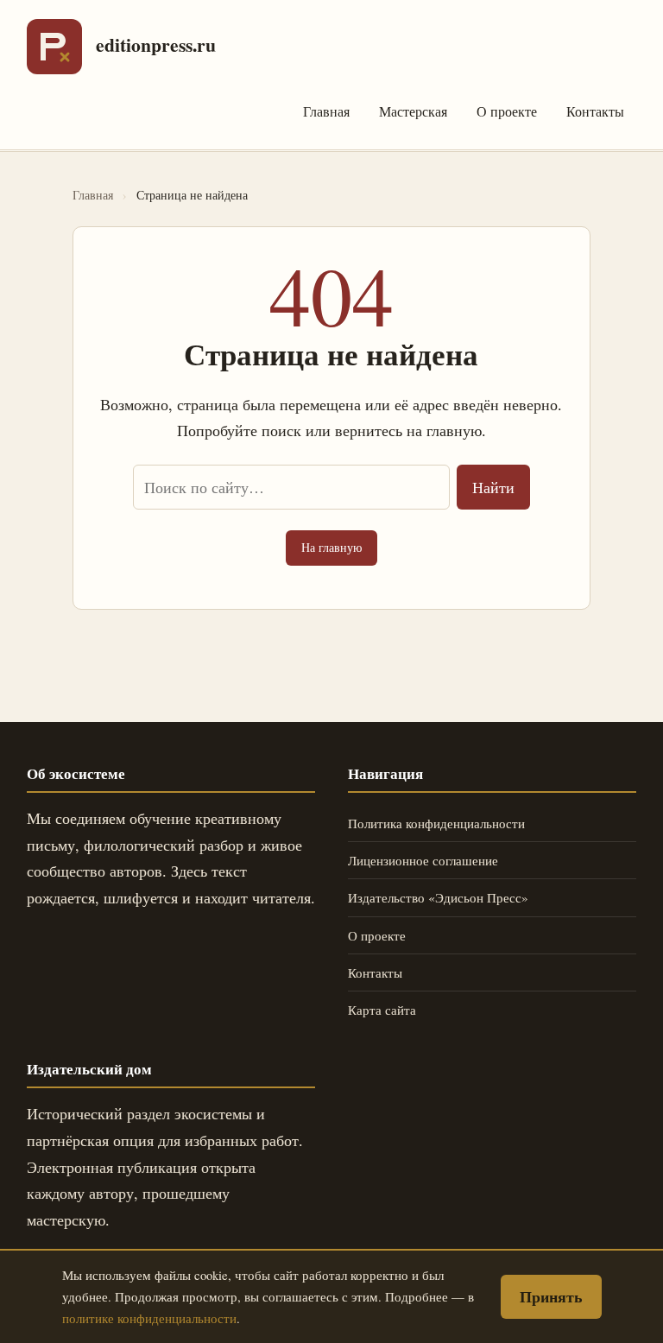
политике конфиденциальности (149, 1318)
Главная (326, 111)
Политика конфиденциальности (436, 823)
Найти (493, 487)
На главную (331, 547)
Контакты (595, 111)
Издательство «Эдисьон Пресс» (438, 897)
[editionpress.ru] (54, 46)
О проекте (507, 111)
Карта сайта (382, 1009)
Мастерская (413, 111)
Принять (551, 1296)
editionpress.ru (156, 44)
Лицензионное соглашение (423, 860)
